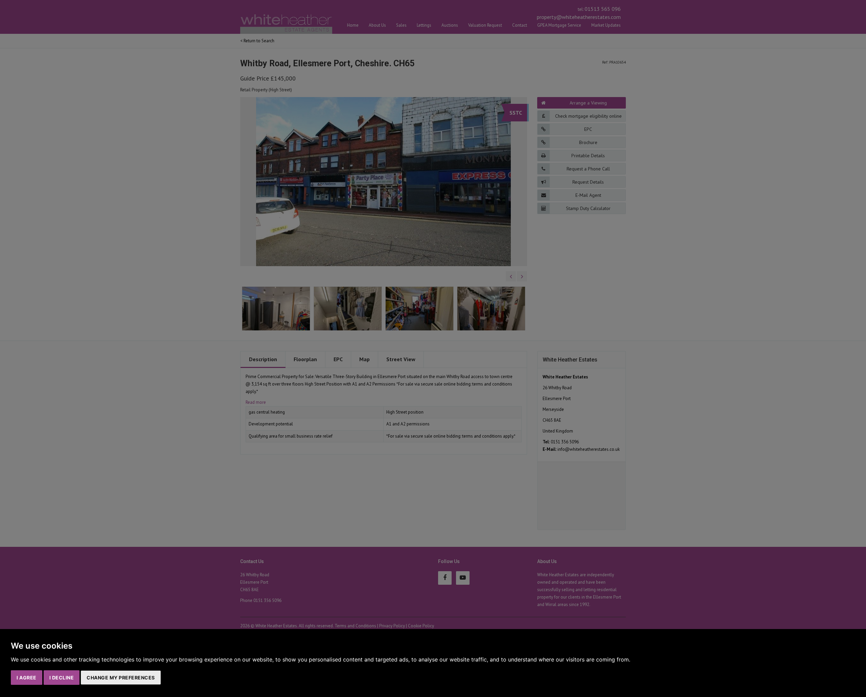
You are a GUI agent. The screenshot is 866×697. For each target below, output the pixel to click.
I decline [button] (61, 677)
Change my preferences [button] (121, 677)
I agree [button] (27, 677)
